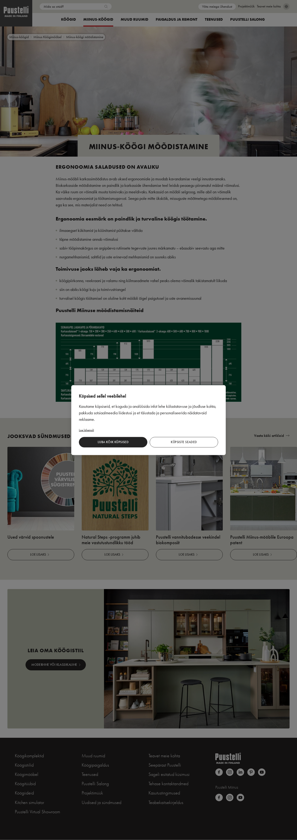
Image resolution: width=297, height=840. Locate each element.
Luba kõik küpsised (113, 442)
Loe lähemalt (86, 430)
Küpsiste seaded (184, 442)
